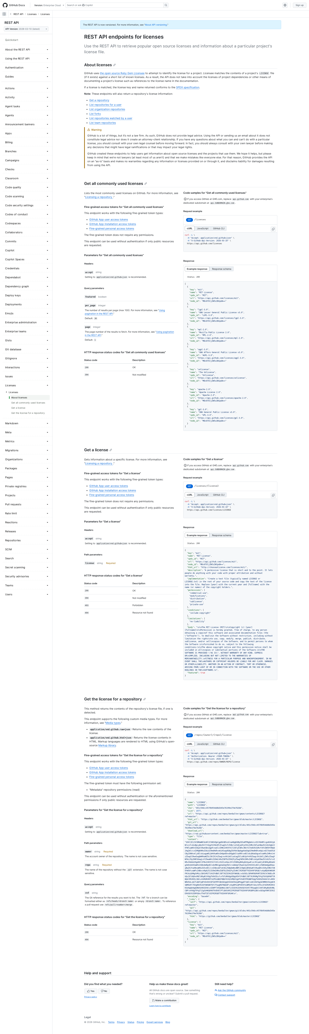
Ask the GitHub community (232, 990)
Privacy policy (90, 997)
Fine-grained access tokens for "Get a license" (112, 473)
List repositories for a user (105, 104)
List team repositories (102, 122)
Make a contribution (165, 1000)
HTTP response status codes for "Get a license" (113, 575)
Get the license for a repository (113, 699)
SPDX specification (187, 87)
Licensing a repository (99, 197)
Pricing (140, 1022)
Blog (167, 1022)
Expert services (155, 1022)
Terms (111, 1022)
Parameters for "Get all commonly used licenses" (114, 255)
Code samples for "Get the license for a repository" (214, 708)
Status (130, 1022)
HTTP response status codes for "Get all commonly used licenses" (125, 352)
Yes (92, 991)
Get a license (96, 450)
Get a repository (99, 100)
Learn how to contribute (160, 1005)
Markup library (107, 745)
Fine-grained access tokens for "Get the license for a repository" (123, 755)
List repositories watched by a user (110, 118)
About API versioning (156, 24)
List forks (95, 113)
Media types (113, 722)
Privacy (121, 1022)
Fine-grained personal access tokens (111, 228)
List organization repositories (107, 109)
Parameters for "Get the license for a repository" (113, 810)
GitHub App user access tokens (108, 219)
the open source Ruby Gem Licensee (122, 73)
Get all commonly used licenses (113, 183)
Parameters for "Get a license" (102, 521)
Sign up (300, 5)
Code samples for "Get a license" (203, 459)
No (105, 991)
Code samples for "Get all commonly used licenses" (214, 192)
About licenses (98, 65)
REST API (18, 14)
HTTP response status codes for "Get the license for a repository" (124, 917)
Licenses (32, 14)
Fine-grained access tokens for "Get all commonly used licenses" (124, 207)
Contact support (226, 994)
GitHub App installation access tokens (112, 224)
